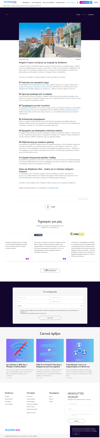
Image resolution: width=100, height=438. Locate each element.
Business (51, 399)
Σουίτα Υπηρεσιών (36, 2)
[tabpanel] (50, 247)
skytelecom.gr (23, 175)
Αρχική (4, 5)
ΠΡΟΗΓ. (78, 14)
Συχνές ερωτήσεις (31, 399)
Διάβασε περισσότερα (50, 270)
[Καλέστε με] (91, 2)
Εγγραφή (76, 421)
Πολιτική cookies (31, 406)
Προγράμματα (26, 2)
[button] (78, 2)
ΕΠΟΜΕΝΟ (91, 14)
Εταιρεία (7, 396)
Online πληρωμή (31, 401)
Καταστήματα (8, 401)
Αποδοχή (76, 433)
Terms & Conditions (33, 436)
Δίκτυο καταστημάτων (49, 2)
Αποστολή (50, 318)
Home (50, 396)
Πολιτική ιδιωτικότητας (32, 409)
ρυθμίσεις (95, 431)
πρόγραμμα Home (30, 110)
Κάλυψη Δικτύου (60, 2)
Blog (8, 5)
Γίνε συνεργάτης (9, 404)
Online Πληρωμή (71, 2)
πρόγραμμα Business (71, 110)
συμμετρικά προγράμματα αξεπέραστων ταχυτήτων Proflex (35, 86)
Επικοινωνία (29, 396)
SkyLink (51, 401)
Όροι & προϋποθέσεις (32, 404)
